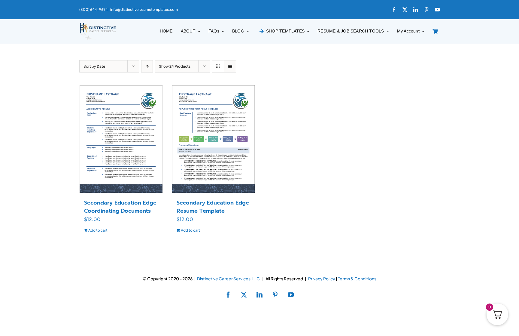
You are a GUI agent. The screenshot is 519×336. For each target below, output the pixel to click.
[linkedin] (415, 9)
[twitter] (404, 9)
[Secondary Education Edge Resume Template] (213, 139)
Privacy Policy (321, 278)
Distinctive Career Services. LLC (228, 278)
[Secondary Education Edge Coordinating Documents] (121, 139)
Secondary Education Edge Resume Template (213, 207)
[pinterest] (426, 9)
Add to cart (98, 230)
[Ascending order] (147, 66)
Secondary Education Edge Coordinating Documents (120, 207)
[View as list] (230, 66)
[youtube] (437, 9)
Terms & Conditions (357, 278)
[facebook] (394, 9)
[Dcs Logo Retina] (98, 24)
